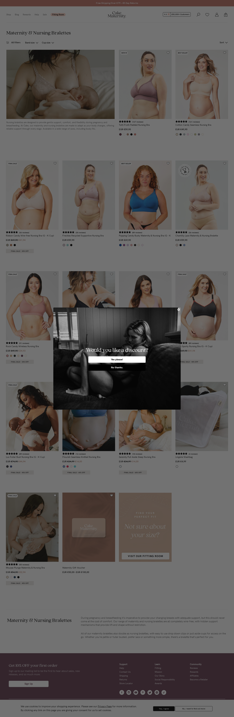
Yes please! (117, 359)
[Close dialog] (178, 309)
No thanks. (117, 367)
